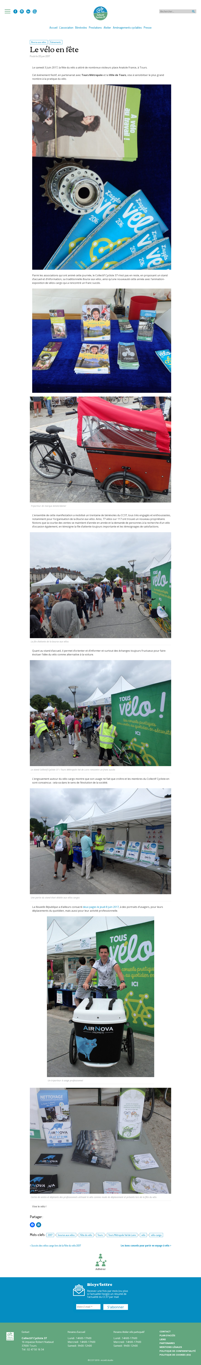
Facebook (15, 11)
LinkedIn (28, 11)
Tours (100, 1235)
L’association (66, 27)
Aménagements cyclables (127, 27)
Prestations (95, 27)
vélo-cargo (156, 1235)
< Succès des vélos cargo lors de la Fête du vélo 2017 (55, 1245)
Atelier (107, 27)
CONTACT (165, 1331)
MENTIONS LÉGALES (171, 1347)
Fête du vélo (86, 1235)
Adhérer (100, 1269)
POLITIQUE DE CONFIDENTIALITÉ (178, 1350)
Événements (55, 42)
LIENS (163, 1339)
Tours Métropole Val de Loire (122, 1235)
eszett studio (107, 1360)
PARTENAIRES (167, 1343)
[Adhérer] (100, 1260)
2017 (50, 1235)
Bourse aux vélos (38, 42)
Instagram (22, 11)
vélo (143, 1235)
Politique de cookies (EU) (175, 1354)
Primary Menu (8, 11)
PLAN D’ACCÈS (167, 1335)
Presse (148, 27)
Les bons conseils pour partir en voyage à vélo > (146, 1245)
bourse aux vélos (66, 1235)
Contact (35, 11)
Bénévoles (81, 27)
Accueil (53, 27)
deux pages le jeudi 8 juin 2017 (101, 907)
